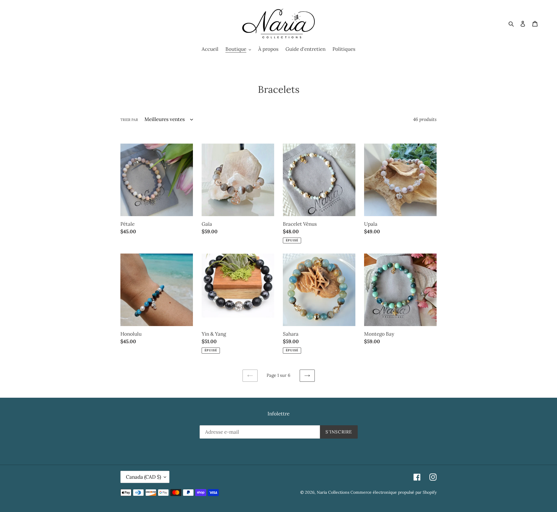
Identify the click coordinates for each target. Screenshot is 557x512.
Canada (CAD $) (143, 477)
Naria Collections (333, 492)
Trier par (129, 119)
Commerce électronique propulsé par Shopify (393, 492)
